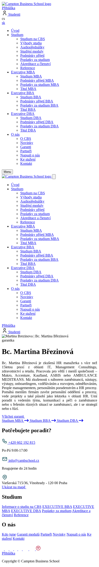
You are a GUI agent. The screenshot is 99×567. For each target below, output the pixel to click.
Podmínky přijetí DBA (36, 122)
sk (3, 23)
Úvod (15, 31)
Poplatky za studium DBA (39, 126)
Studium (17, 35)
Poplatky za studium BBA (39, 105)
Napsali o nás (30, 155)
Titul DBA (28, 130)
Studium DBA (30, 118)
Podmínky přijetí (32, 55)
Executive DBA (23, 114)
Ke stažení (27, 159)
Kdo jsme (9, 534)
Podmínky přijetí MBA (37, 80)
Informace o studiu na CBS (21, 507)
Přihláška (8, 8)
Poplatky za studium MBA (39, 85)
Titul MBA (28, 89)
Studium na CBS (32, 39)
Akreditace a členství (35, 64)
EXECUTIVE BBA (57, 507)
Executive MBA (23, 72)
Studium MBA (31, 76)
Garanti (25, 147)
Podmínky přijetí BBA (36, 101)
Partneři (26, 151)
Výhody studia (31, 43)
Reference (27, 68)
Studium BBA (30, 97)
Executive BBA (22, 93)
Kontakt (26, 163)
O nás (15, 134)
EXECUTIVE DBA (26, 511)
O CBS (25, 139)
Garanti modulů (28, 534)
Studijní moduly (32, 51)
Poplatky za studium (35, 60)
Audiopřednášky (32, 47)
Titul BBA (28, 109)
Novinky (26, 143)
